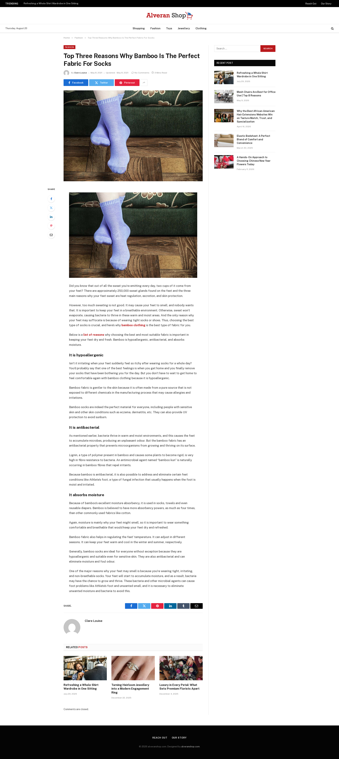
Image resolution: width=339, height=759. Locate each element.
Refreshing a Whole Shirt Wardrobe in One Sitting (81, 687)
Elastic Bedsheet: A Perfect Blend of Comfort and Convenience (253, 139)
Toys (169, 28)
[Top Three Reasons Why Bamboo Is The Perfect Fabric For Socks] (133, 135)
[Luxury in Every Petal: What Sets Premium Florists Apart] (181, 668)
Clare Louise (80, 72)
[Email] (51, 234)
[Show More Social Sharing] (143, 82)
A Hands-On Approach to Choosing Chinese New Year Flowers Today (253, 161)
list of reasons (93, 334)
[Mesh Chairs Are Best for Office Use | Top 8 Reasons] (224, 96)
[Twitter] (51, 207)
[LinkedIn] (51, 216)
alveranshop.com (190, 746)
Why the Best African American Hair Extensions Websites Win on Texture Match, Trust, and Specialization (256, 116)
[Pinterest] (51, 225)
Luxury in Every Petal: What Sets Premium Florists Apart (179, 687)
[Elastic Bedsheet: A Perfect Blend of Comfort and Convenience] (224, 140)
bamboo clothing (133, 325)
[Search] (332, 28)
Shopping (139, 28)
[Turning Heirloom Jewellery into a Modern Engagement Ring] (133, 668)
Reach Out (310, 3)
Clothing (201, 28)
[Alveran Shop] (169, 15)
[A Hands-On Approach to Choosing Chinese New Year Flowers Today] (224, 162)
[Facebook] (51, 198)
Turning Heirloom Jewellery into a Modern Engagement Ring (130, 688)
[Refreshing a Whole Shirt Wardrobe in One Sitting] (85, 668)
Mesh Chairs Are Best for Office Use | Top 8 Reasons (53, 3)
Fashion (155, 28)
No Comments (142, 72)
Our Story (326, 3)
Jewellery (184, 28)
